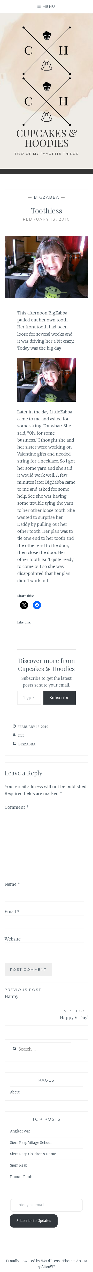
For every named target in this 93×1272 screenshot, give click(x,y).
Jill (21, 735)
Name (12, 884)
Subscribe (59, 697)
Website (13, 939)
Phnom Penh (21, 1177)
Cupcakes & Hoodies (46, 137)
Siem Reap (18, 1165)
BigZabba (46, 197)
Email (12, 911)
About (15, 1092)
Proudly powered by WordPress (33, 1261)
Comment (17, 807)
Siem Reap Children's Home (33, 1154)
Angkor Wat (20, 1131)
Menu (49, 6)
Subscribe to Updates (34, 1221)
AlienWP (48, 1267)
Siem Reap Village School (30, 1142)
